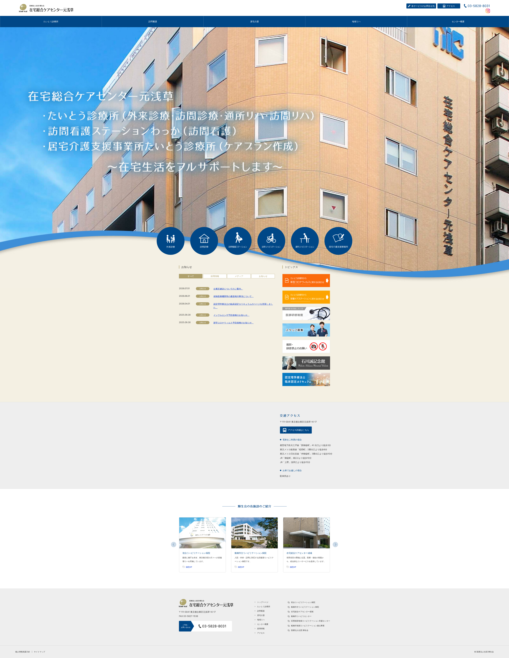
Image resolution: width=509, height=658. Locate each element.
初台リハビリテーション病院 (303, 602)
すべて (191, 276)
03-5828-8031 (479, 6)
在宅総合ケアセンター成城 (302, 611)
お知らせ (263, 276)
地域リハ (261, 619)
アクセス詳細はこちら (298, 430)
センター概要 (458, 21)
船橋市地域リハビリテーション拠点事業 (307, 625)
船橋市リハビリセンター (301, 616)
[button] (335, 544)
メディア (239, 276)
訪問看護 (261, 611)
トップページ (262, 602)
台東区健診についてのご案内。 (228, 288)
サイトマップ (39, 652)
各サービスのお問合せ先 (423, 6)
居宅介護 (261, 615)
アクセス (450, 6)
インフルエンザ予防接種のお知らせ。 (231, 315)
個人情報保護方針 (22, 652)
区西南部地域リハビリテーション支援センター (310, 621)
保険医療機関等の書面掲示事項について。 (233, 296)
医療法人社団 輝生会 (299, 630)
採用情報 (215, 276)
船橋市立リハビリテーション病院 (305, 607)
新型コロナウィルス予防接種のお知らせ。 (233, 322)
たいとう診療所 (263, 606)
